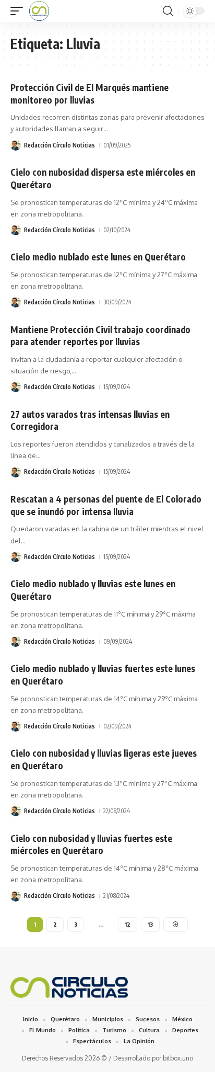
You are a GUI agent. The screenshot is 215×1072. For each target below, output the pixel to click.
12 (127, 924)
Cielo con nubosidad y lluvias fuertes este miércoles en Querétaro (91, 844)
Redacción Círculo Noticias (59, 145)
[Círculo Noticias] (39, 11)
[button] (19, 11)
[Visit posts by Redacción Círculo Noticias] (15, 145)
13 (150, 924)
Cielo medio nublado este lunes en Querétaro (98, 257)
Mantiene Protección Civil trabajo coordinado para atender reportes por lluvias (100, 336)
